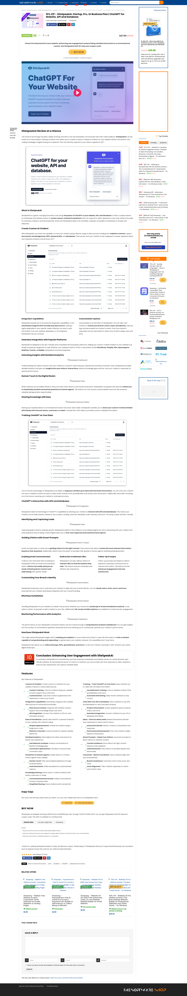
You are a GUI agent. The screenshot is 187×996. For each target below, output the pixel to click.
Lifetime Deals (63, 3)
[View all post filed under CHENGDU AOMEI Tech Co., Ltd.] (146, 362)
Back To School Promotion (37, 864)
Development (32, 10)
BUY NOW (79, 52)
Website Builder (62, 20)
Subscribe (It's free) (153, 247)
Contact (103, 3)
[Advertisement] (153, 101)
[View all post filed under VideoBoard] (146, 354)
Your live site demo (85, 803)
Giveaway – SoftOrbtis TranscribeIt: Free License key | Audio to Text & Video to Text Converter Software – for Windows (158, 293)
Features (12, 133)
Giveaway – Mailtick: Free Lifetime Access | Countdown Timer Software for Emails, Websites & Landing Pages (34, 901)
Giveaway (75, 3)
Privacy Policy (40, 986)
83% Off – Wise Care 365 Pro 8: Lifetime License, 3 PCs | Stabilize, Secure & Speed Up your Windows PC (153, 43)
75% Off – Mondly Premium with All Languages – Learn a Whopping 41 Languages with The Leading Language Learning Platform (157, 270)
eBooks (84, 3)
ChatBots (56, 864)
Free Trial (12, 135)
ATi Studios (153, 283)
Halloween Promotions (77, 864)
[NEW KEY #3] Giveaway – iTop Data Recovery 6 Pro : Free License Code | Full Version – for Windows (153, 217)
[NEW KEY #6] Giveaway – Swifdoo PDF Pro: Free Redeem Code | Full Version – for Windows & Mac (152, 181)
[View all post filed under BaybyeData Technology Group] (146, 369)
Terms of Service (30, 986)
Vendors (94, 3)
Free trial (68, 803)
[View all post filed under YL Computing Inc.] (146, 341)
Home (24, 10)
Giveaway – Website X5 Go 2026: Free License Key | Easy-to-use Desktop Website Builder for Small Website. (91, 900)
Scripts (55, 10)
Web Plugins (53, 20)
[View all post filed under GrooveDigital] (146, 348)
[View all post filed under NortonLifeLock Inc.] (161, 362)
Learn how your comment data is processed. (66, 978)
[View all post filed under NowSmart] (161, 348)
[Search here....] (161, 2)
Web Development (44, 10)
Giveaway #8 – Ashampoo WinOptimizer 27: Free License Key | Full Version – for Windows (153, 194)
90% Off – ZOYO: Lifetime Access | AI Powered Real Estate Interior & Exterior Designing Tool (157, 314)
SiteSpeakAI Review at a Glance (13, 129)
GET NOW (163, 280)
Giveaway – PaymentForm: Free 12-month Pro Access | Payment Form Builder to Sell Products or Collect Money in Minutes (62, 901)
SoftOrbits (152, 306)
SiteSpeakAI (73, 20)
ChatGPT (65, 864)
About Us (21, 986)
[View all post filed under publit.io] (161, 341)
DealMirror (152, 326)
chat (49, 864)
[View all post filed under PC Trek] (161, 354)
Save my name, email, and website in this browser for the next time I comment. (56, 965)
